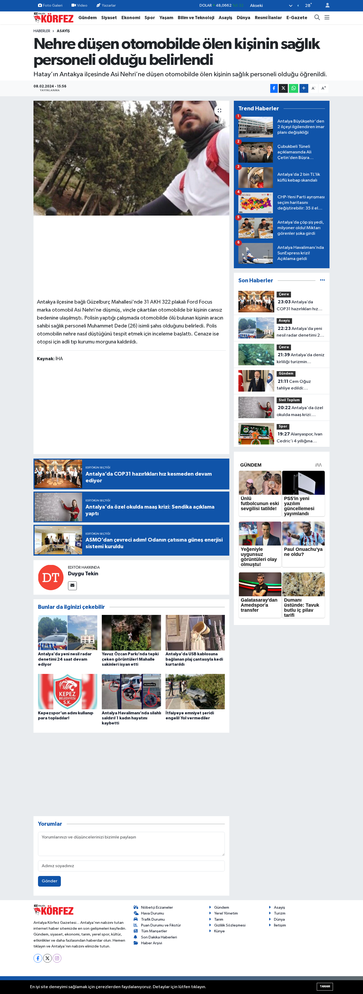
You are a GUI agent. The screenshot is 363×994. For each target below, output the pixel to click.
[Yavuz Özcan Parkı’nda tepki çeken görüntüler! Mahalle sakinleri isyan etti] (131, 632)
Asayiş (225, 17)
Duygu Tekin (83, 573)
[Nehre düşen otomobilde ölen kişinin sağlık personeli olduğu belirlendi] (131, 158)
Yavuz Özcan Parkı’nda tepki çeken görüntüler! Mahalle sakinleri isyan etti (130, 659)
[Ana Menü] (327, 17)
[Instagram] (57, 958)
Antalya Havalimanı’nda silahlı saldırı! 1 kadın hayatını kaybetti (131, 718)
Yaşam (166, 17)
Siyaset (109, 17)
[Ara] (317, 17)
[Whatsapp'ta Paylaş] (293, 88)
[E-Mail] (72, 585)
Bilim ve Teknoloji (196, 17)
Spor (150, 17)
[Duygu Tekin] (51, 577)
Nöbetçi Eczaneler (157, 907)
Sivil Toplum (289, 400)
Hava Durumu (152, 913)
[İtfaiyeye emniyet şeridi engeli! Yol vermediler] (195, 691)
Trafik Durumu (153, 919)
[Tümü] (322, 280)
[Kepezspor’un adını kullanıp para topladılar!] (67, 691)
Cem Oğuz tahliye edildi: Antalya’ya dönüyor (296, 385)
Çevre (284, 294)
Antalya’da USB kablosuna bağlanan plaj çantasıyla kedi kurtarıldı (194, 659)
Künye (219, 931)
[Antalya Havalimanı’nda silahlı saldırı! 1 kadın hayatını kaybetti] (131, 691)
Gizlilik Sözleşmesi (230, 925)
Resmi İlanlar (268, 17)
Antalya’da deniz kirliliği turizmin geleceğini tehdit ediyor (300, 359)
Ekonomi (130, 17)
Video (82, 5)
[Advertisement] (131, 256)
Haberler (41, 31)
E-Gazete (296, 17)
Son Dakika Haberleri (159, 937)
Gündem (87, 17)
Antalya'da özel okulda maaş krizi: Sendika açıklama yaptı (300, 411)
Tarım (218, 919)
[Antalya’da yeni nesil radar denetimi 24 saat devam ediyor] (67, 632)
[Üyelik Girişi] (325, 5)
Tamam (325, 986)
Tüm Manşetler (154, 931)
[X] (47, 958)
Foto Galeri (52, 5)
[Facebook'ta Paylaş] (274, 88)
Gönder (49, 881)
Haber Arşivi (151, 943)
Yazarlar (109, 5)
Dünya (243, 17)
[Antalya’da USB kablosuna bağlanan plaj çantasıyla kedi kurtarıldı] (195, 632)
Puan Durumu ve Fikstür (161, 925)
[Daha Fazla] (303, 88)
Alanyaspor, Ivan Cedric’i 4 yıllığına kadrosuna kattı (299, 438)
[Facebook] (37, 958)
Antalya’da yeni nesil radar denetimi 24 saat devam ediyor (65, 659)
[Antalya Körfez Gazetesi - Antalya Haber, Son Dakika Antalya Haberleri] (53, 17)
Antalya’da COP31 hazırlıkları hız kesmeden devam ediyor (297, 306)
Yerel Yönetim (226, 913)
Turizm (279, 913)
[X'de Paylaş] (283, 88)
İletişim (280, 925)
